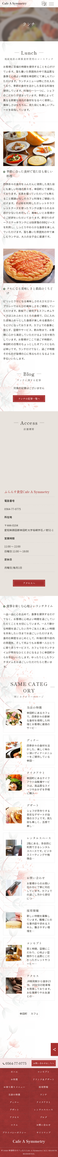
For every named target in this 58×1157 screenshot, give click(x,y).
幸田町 (23, 1013)
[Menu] (51, 3)
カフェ (35, 1013)
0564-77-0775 (12, 509)
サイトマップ (43, 1132)
